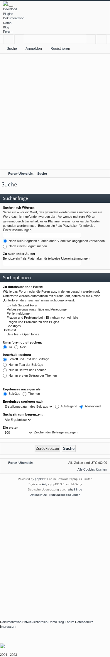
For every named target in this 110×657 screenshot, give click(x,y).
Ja (10, 347)
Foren (20, 40)
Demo (7, 23)
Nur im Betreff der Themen (27, 370)
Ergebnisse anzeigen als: (22, 389)
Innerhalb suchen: (17, 354)
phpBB (39, 479)
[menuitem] (89, 469)
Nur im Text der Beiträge (25, 364)
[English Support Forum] (41, 305)
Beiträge (14, 393)
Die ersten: (11, 427)
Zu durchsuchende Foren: (23, 287)
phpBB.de (75, 489)
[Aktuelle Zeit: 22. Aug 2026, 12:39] (104, 173)
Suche (12, 49)
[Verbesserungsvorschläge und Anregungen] (41, 310)
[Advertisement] (55, 111)
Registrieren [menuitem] (102, 40)
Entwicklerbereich (35, 622)
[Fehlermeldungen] (41, 314)
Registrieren (60, 49)
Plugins (8, 14)
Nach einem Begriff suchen (27, 246)
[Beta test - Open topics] (41, 334)
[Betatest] (41, 330)
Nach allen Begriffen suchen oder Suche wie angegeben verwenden (56, 241)
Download (10, 9)
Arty (44, 484)
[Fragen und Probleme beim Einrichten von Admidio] (41, 318)
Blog (6, 27)
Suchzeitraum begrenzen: (23, 414)
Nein (22, 347)
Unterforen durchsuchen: (22, 342)
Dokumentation (13, 18)
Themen (33, 393)
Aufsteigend (68, 406)
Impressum (8, 626)
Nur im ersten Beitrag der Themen (32, 375)
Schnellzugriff (9, 40)
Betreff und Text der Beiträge (28, 359)
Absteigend (92, 406)
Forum (7, 31)
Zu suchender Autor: (19, 253)
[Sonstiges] (41, 326)
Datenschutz (84, 622)
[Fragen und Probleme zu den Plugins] (41, 322)
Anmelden (34, 49)
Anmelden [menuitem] (92, 40)
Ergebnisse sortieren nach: (24, 401)
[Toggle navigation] (11, 6)
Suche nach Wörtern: (19, 207)
